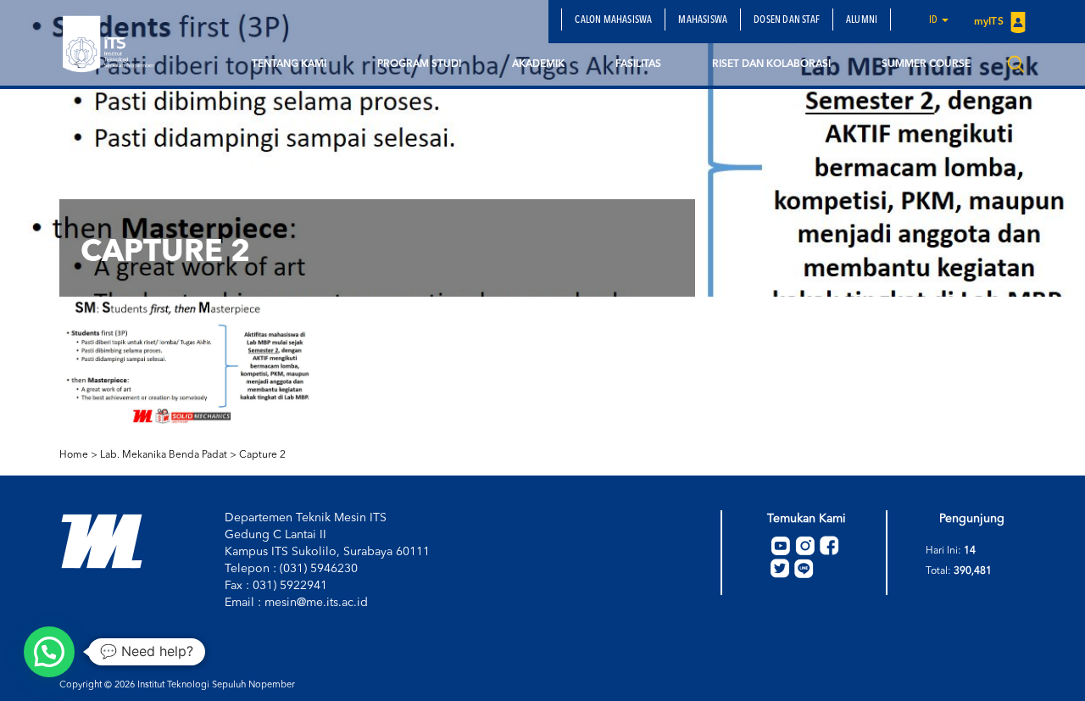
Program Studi (419, 64)
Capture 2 (262, 455)
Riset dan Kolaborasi (771, 64)
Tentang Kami (289, 64)
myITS (990, 22)
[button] (49, 651)
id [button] (934, 20)
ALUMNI (861, 20)
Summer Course (926, 64)
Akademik (538, 64)
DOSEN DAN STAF (787, 20)
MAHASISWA (702, 20)
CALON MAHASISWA (613, 20)
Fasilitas (638, 64)
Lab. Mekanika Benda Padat (163, 455)
